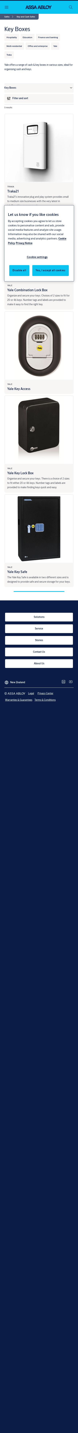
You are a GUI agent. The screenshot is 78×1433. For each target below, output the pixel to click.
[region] (39, 243)
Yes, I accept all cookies (50, 270)
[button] (26, 16)
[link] (9, 17)
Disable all (19, 270)
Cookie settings (37, 257)
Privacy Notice (24, 243)
